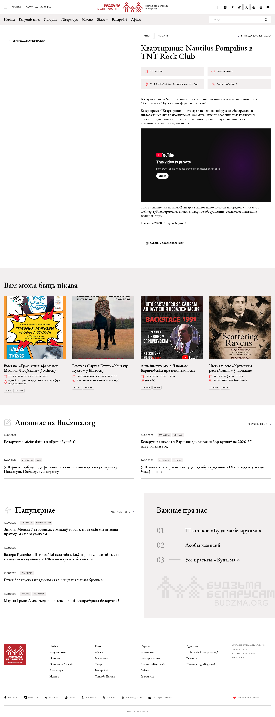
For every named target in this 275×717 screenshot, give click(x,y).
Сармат (145, 646)
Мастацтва (101, 658)
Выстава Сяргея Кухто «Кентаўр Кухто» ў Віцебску (100, 368)
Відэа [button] (101, 19)
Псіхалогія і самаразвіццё (202, 652)
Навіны (9, 19)
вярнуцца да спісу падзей (29, 41)
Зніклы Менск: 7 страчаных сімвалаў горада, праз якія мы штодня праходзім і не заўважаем (61, 531)
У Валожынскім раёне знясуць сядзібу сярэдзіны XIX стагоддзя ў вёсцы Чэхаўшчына (203, 469)
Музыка (87, 19)
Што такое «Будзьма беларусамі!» (223, 530)
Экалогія (191, 658)
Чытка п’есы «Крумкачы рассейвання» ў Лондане (230, 368)
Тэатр (98, 664)
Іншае (157, 387)
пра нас (16, 7)
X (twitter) (91, 698)
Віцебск (77, 387)
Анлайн (146, 387)
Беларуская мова (151, 658)
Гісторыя (50, 19)
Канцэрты (163, 36)
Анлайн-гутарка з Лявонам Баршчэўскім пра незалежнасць (168, 368)
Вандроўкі (119, 19)
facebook (12, 698)
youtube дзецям (134, 698)
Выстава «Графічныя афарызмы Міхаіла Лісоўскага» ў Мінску (31, 368)
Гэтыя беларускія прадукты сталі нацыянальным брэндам (53, 579)
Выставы (19, 391)
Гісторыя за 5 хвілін (61, 664)
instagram (33, 698)
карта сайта (238, 657)
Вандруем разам (43, 523)
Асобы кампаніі (202, 544)
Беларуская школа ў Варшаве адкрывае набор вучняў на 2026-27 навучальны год (196, 444)
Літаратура (69, 19)
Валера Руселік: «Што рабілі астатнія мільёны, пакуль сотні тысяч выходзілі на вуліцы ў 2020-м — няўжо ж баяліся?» (61, 557)
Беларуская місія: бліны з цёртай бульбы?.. (40, 441)
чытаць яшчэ (257, 424)
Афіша (136, 19)
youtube (111, 698)
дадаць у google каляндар (167, 243)
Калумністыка (29, 19)
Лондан (214, 387)
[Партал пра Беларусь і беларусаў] (133, 7)
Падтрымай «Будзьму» (38, 7)
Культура (26, 594)
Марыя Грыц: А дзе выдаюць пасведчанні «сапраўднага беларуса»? (61, 600)
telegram (53, 698)
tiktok (72, 698)
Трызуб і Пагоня (105, 676)
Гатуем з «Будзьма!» (153, 664)
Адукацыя (178, 435)
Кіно (39, 460)
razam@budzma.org (162, 698)
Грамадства (164, 435)
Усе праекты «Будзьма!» (212, 559)
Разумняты (147, 652)
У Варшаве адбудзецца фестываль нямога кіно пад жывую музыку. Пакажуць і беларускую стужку (61, 469)
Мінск (147, 36)
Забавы (145, 670)
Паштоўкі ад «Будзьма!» (201, 664)
